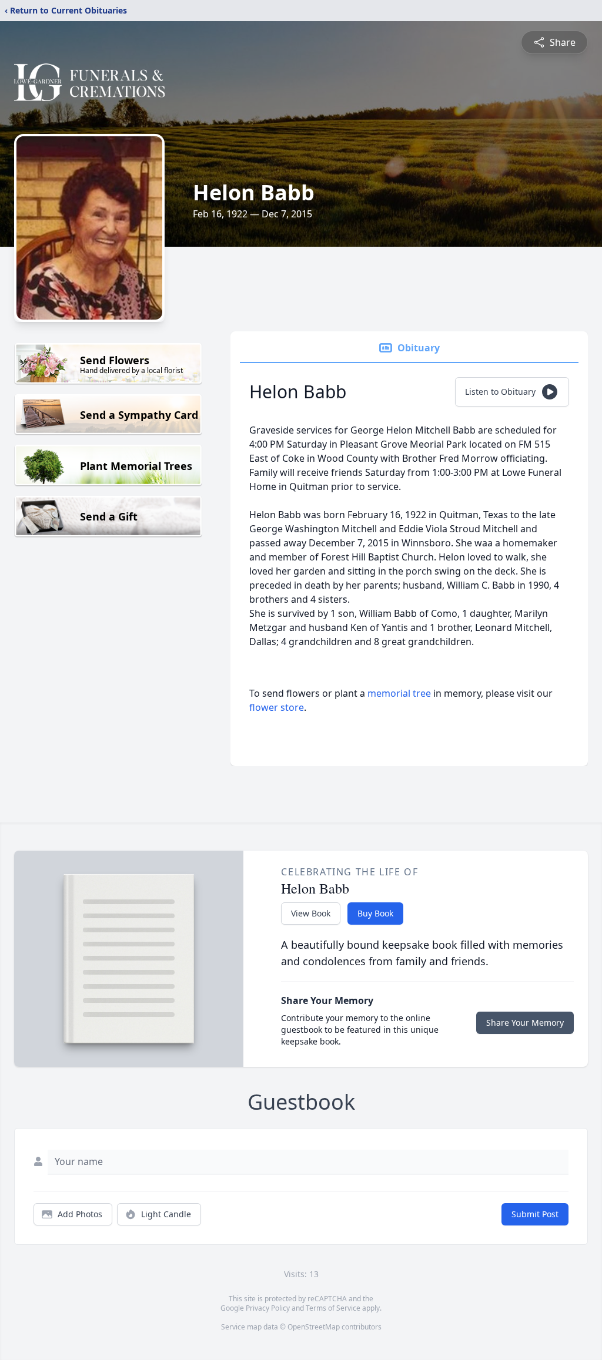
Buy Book (375, 913)
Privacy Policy (268, 1308)
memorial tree (399, 693)
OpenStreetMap (313, 1327)
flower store (276, 707)
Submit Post (534, 1214)
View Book (310, 913)
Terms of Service (333, 1308)
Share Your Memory (525, 1022)
